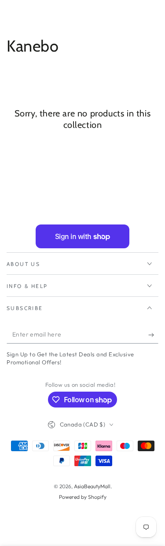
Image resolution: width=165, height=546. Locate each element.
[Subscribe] (153, 334)
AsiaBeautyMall (92, 486)
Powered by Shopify (82, 497)
